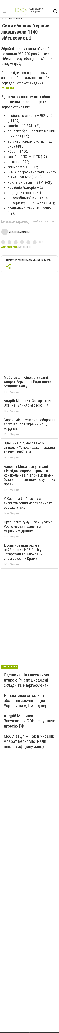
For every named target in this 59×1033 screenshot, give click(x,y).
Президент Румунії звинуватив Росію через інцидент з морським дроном (28, 526)
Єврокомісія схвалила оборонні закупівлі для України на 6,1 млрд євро (29, 424)
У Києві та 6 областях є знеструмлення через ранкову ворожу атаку (28, 503)
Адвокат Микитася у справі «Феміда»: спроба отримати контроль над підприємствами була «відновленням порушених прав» (29, 475)
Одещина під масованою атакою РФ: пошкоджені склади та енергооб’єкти (29, 447)
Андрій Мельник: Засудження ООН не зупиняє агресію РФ (27, 403)
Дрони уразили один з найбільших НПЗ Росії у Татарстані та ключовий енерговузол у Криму (23, 552)
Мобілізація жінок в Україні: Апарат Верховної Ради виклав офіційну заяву (28, 381)
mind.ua (7, 88)
